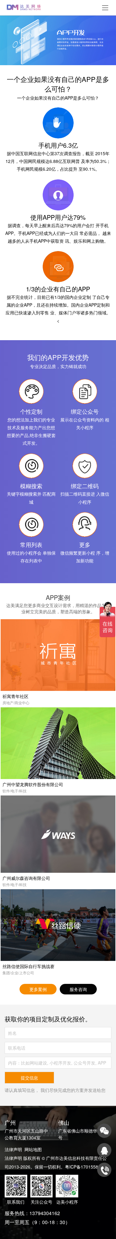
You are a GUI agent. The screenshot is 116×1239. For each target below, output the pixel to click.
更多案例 (38, 989)
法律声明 (13, 1149)
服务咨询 (78, 989)
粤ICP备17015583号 (85, 1167)
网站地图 (33, 1149)
